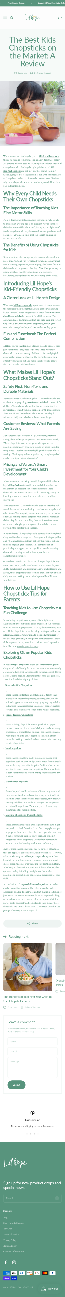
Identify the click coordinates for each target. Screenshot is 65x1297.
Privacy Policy (9, 1240)
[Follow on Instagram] (14, 1262)
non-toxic (55, 312)
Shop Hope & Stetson (13, 1223)
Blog (5, 1217)
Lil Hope (40, 906)
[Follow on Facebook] (5, 1262)
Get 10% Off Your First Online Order (49, 3)
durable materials (12, 316)
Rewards (7, 1228)
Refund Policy (10, 1245)
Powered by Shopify (25, 1287)
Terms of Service (22, 1031)
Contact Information (13, 1251)
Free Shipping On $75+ (13, 3)
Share (35, 923)
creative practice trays (27, 646)
